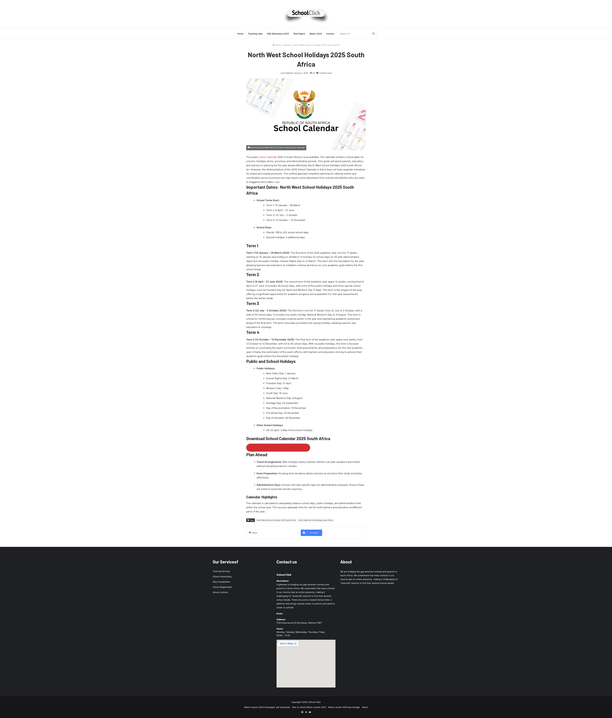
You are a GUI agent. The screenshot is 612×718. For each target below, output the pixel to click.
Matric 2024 (316, 33)
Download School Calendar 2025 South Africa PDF (278, 447)
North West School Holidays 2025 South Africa (276, 520)
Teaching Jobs (255, 33)
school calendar (268, 157)
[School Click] (306, 14)
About (365, 707)
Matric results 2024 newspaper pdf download (267, 707)
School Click (284, 574)
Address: (281, 619)
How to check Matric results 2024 (309, 707)
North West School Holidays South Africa (316, 520)
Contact (330, 33)
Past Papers (299, 33)
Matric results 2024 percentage (344, 707)
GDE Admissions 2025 (278, 33)
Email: (280, 613)
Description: (283, 581)
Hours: (280, 628)
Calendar (287, 45)
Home (240, 33)
